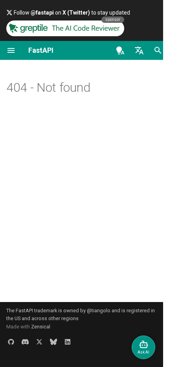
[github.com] (11, 341)
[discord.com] (25, 341)
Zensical (40, 327)
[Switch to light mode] (114, 50)
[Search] (152, 50)
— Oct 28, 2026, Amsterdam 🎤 (74, 12)
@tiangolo (98, 310)
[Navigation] (11, 50)
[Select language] (133, 50)
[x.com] (39, 341)
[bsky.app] (53, 341)
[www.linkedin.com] (67, 341)
